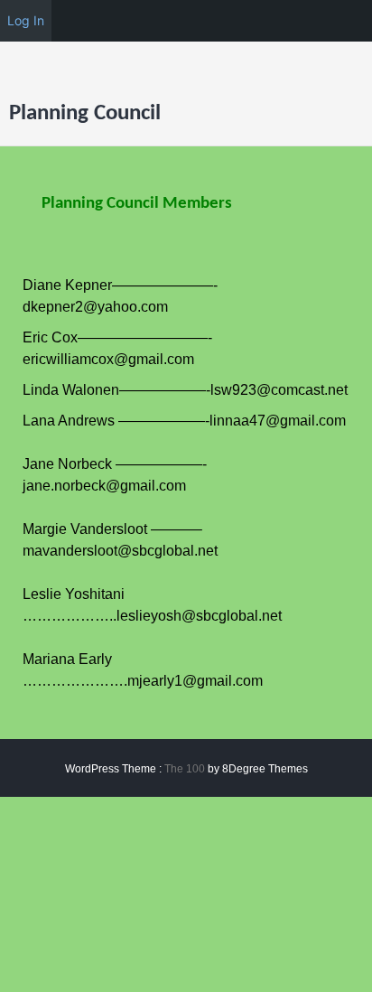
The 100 (186, 769)
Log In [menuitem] (25, 20)
